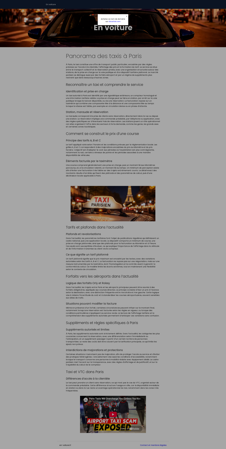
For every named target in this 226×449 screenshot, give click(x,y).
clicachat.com (115, 21)
